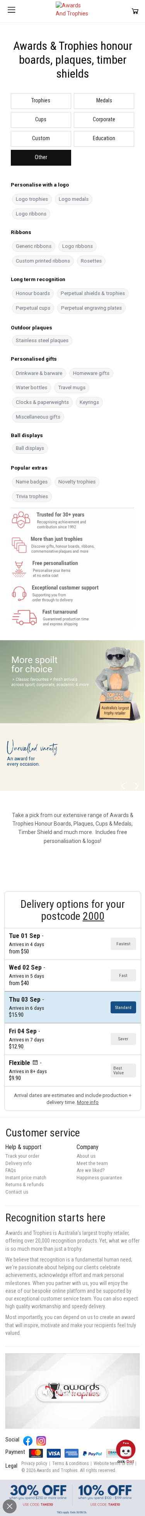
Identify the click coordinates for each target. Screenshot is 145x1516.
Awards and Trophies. (58, 1470)
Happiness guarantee (99, 1177)
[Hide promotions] (10, 1506)
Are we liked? (91, 1170)
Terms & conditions (70, 1463)
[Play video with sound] (72, 1391)
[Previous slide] (123, 786)
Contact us (16, 1192)
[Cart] (135, 11)
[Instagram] (41, 1441)
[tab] (41, 101)
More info (88, 1102)
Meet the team (92, 1163)
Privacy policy (34, 1463)
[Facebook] (28, 1441)
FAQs (10, 1170)
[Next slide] (136, 786)
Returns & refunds (24, 1184)
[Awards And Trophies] (73, 11)
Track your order (22, 1156)
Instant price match (25, 1177)
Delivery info (18, 1163)
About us (86, 1156)
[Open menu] (11, 11)
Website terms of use (113, 1463)
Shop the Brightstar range (77, 770)
